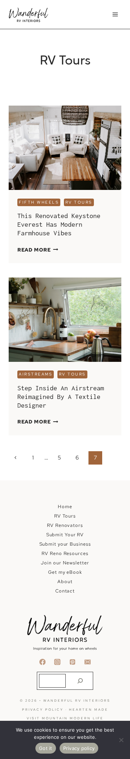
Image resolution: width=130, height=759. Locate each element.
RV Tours (78, 202)
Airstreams (35, 374)
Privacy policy (79, 748)
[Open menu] (115, 14)
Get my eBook (65, 572)
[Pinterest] (72, 662)
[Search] (80, 681)
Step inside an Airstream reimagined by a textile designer (60, 396)
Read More (37, 250)
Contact (65, 591)
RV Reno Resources (65, 553)
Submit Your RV (65, 535)
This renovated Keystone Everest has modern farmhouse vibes (58, 224)
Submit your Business (65, 544)
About (65, 581)
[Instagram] (57, 662)
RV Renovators (65, 525)
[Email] (87, 662)
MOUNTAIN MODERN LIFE (73, 718)
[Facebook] (42, 662)
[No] (121, 740)
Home (65, 506)
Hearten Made (88, 709)
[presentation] (65, 148)
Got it (45, 748)
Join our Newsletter (65, 563)
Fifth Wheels (39, 202)
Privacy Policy (43, 709)
